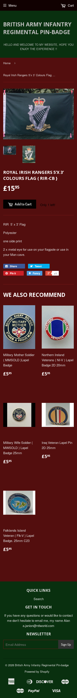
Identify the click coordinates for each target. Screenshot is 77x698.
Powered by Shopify (37, 671)
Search (39, 598)
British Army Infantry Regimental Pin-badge (37, 28)
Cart (70, 5)
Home (6, 63)
